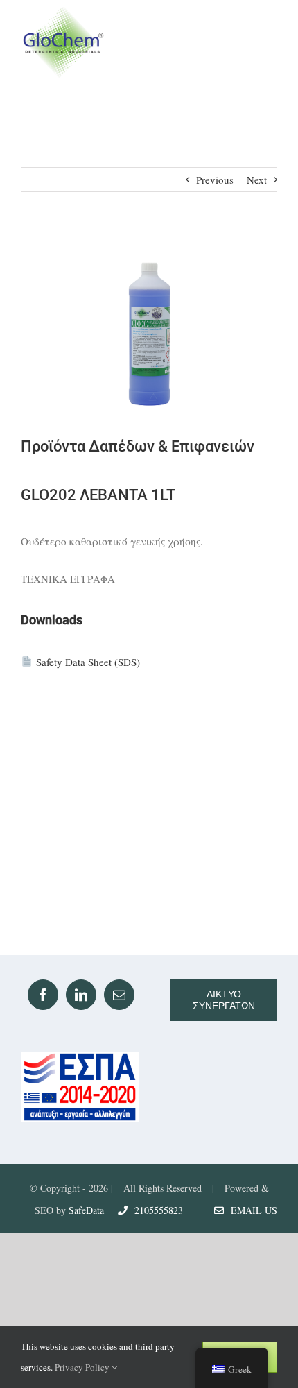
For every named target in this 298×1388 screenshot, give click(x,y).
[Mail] (119, 994)
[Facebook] (43, 994)
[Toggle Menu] (264, 42)
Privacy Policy (83, 1367)
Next (257, 180)
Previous (215, 180)
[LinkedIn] (81, 994)
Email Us (250, 1210)
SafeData (86, 1210)
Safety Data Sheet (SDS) (88, 662)
